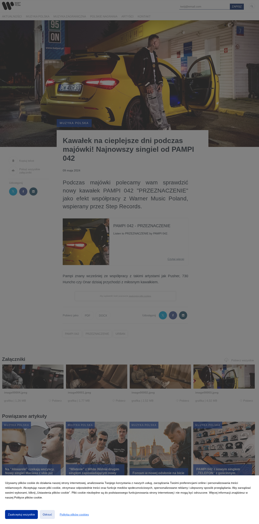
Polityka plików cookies (74, 514)
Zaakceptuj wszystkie (21, 514)
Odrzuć (47, 514)
